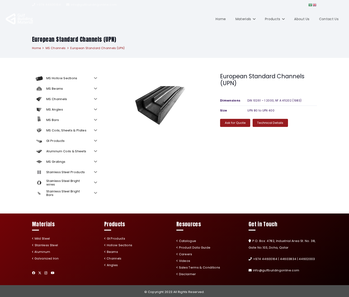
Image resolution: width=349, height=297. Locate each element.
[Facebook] (33, 272)
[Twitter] (39, 273)
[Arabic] (310, 4)
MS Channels (56, 48)
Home (36, 48)
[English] (315, 4)
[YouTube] (52, 272)
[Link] (19, 19)
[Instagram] (45, 273)
